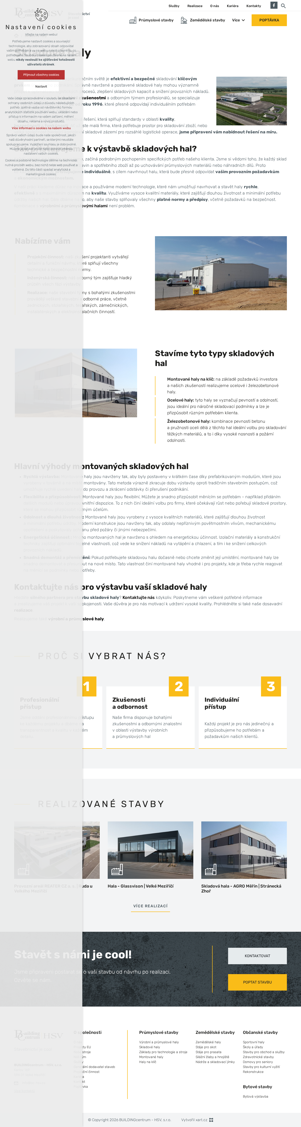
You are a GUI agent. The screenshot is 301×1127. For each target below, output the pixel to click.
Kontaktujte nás (139, 597)
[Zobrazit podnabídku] (243, 20)
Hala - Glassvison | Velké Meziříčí (141, 886)
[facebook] (273, 5)
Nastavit (41, 86)
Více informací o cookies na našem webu (41, 128)
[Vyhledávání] (283, 5)
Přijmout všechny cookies (41, 74)
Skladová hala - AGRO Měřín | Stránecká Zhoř (241, 889)
